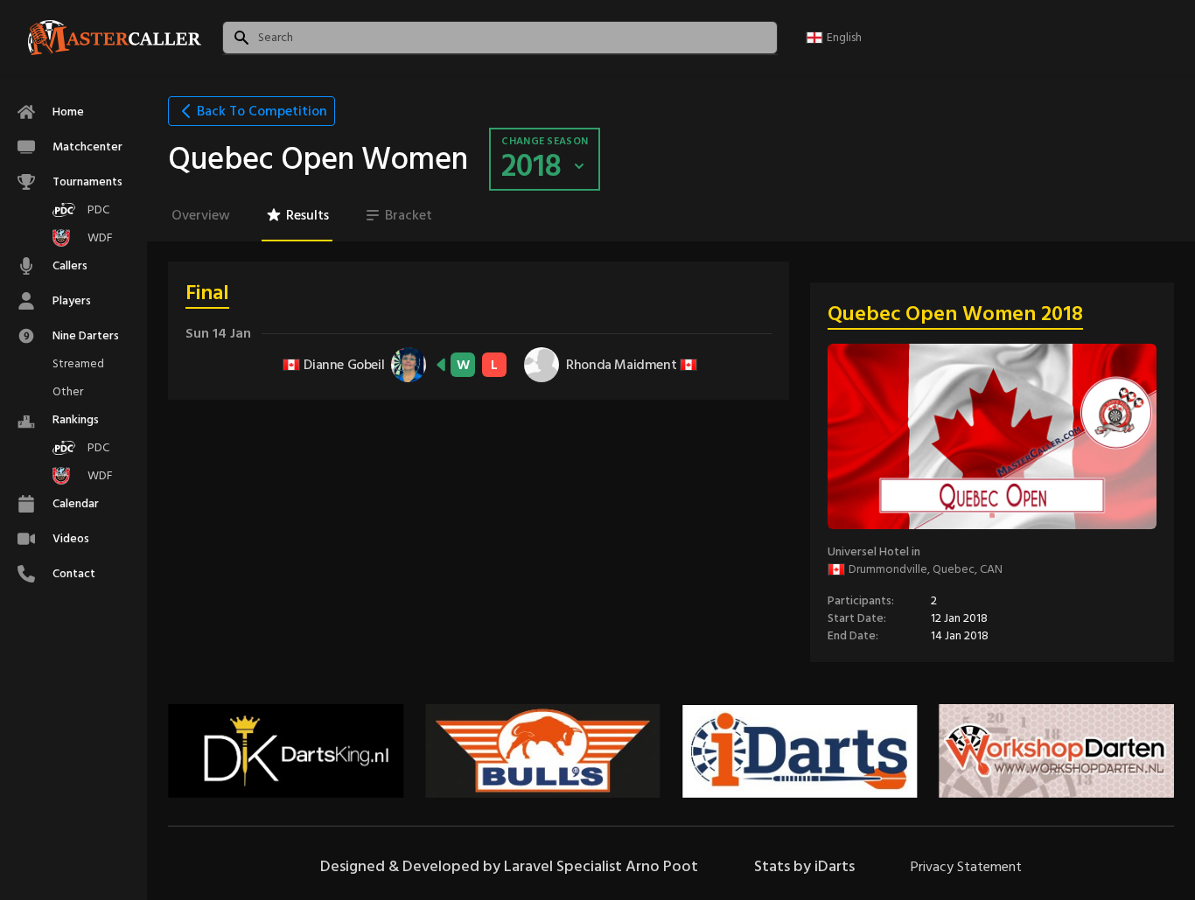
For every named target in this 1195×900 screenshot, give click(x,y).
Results (307, 215)
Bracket (408, 215)
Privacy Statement (966, 866)
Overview (200, 215)
